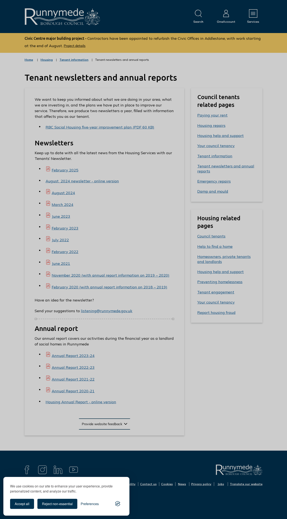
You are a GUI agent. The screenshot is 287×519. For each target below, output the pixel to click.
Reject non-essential (57, 503)
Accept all (22, 503)
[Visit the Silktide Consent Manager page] (118, 504)
